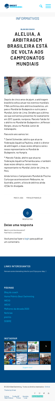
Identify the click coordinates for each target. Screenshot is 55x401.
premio (7, 317)
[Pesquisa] (39, 6)
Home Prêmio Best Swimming (19, 296)
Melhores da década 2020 (16, 308)
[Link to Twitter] (44, 393)
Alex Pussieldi (35, 198)
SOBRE (7, 321)
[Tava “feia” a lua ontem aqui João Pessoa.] (45, 346)
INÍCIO (7, 300)
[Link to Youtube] (48, 393)
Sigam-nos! (27, 367)
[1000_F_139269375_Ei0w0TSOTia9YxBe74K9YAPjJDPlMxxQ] (27, 85)
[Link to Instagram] (39, 393)
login (27, 238)
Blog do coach (28, 29)
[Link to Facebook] (35, 393)
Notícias (8, 312)
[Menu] (46, 6)
